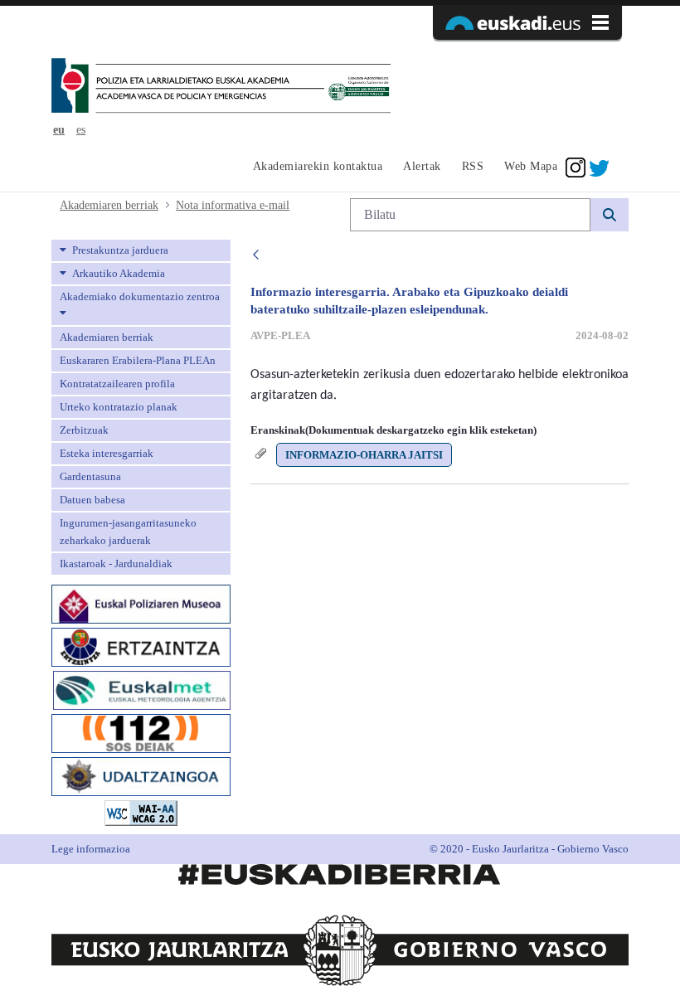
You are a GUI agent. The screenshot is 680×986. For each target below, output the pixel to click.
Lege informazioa (90, 849)
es (80, 130)
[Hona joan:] (221, 87)
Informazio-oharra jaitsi (364, 455)
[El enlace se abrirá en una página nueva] (141, 602)
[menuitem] (315, 167)
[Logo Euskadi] (527, 22)
